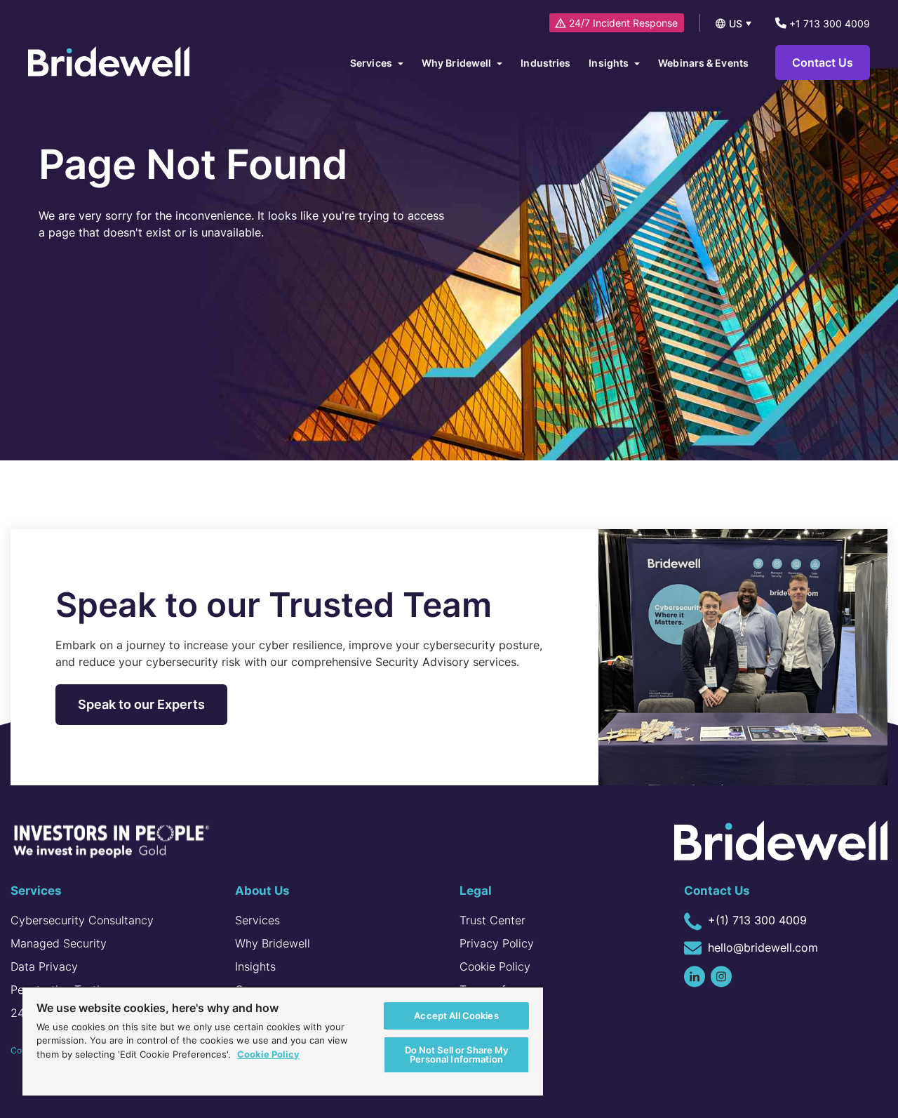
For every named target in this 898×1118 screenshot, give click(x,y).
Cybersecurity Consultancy (82, 920)
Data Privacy (44, 966)
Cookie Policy (495, 966)
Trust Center (492, 920)
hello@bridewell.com (761, 947)
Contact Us (822, 62)
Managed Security (59, 943)
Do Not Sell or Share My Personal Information (457, 1054)
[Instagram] (721, 976)
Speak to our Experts (141, 704)
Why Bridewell (272, 943)
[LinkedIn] (694, 976)
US (735, 23)
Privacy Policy (497, 943)
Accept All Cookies (456, 1015)
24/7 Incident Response (623, 23)
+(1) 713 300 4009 (755, 920)
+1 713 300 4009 (828, 23)
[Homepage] (108, 62)
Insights (255, 966)
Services (257, 920)
